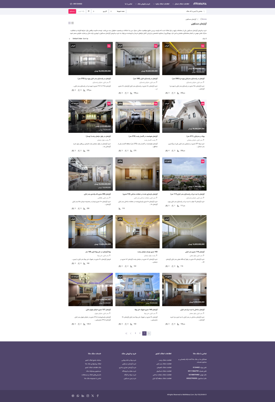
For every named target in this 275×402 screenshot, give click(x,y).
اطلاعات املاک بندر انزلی (163, 364)
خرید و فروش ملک (144, 4)
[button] (72, 23)
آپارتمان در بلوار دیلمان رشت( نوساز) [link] (98, 136)
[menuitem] (75, 4)
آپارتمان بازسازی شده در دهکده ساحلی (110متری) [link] (140, 194)
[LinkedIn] (83, 396)
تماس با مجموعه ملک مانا (92, 378)
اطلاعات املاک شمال (182, 4)
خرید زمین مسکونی (130, 378)
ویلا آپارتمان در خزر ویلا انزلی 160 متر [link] (98, 252)
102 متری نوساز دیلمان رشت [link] (147, 252)
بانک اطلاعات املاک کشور (93, 367)
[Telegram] (73, 396)
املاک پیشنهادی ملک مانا (93, 364)
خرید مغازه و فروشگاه (129, 371)
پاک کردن (81, 11)
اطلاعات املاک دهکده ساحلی (162, 375)
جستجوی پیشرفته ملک (93, 371)
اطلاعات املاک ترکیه (162, 4)
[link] (184, 58)
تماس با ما (128, 4)
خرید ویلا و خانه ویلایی (128, 360)
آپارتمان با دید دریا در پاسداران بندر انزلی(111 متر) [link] (187, 194)
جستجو (72, 11)
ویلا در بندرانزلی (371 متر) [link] (195, 136)
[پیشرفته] (88, 11)
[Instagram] (88, 396)
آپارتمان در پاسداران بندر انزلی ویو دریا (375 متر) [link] (94, 78)
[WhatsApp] (78, 396)
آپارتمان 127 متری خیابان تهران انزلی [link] (98, 309)
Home (204, 19)
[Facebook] (98, 396)
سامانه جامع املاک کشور (93, 360)
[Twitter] (93, 396)
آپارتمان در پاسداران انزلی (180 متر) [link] (145, 78)
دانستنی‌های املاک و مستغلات (91, 375)
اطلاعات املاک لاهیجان (164, 367)
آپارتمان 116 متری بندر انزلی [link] (194, 252)
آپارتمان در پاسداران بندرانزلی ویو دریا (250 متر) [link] (188, 78)
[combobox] (117, 11)
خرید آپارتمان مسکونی (129, 364)
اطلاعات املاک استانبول (164, 371)
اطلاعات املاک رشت (165, 360)
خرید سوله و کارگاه (130, 375)
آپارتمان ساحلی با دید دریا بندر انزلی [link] (192, 309)
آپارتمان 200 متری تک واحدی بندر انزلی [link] (97, 194)
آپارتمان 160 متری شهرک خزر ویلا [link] (146, 309)
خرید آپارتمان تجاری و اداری (127, 367)
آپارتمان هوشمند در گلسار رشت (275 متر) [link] (143, 136)
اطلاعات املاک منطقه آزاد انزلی (161, 378)
